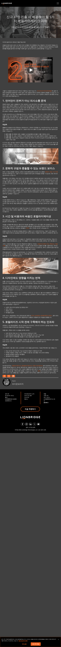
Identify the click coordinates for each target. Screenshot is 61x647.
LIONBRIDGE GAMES (11, 399)
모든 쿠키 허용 (35, 644)
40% (27, 228)
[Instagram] (26, 424)
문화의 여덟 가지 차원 (51, 172)
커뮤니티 (46, 395)
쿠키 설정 (24, 644)
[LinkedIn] (30, 424)
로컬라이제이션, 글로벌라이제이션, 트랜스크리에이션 (27, 365)
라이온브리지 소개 (29, 394)
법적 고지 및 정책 (30, 427)
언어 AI (7, 394)
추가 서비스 (47, 397)
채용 (45, 394)
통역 (6, 397)
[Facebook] (22, 424)
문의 (39, 371)
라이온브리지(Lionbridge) (44, 91)
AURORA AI (8, 401)
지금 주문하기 (30, 409)
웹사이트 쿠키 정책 (23, 640)
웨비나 (26, 399)
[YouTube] (38, 424)
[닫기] (58, 639)
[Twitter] (34, 424)
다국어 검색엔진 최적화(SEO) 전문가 (41, 315)
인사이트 (26, 397)
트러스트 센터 (28, 395)
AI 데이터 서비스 (9, 395)
